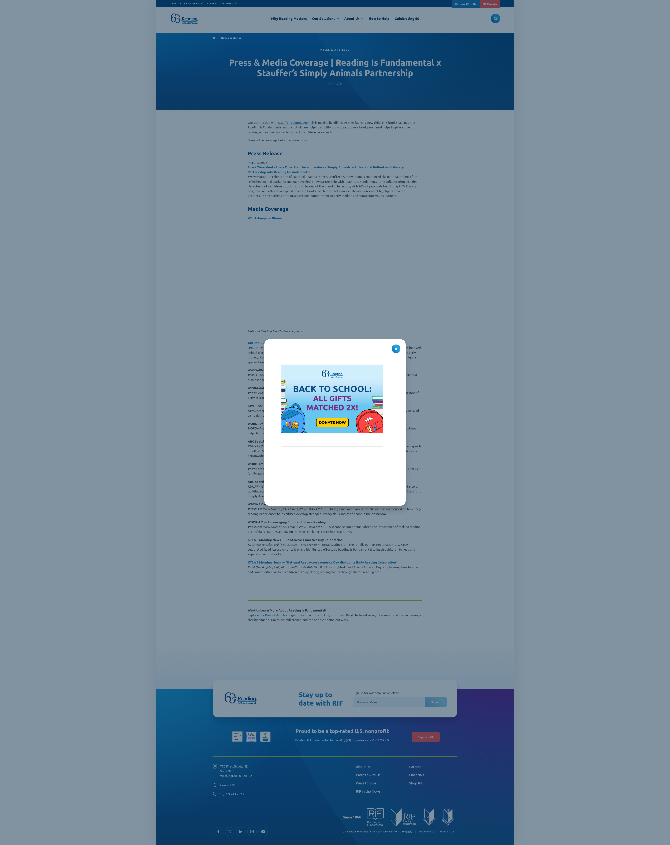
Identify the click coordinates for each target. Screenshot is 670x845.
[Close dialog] (396, 348)
